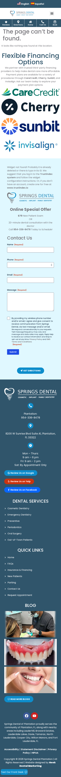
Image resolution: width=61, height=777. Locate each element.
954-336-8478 (21, 229)
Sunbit (51, 78)
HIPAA (35, 752)
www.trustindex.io (17, 187)
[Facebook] (26, 715)
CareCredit (30, 78)
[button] (52, 13)
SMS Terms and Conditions (31, 340)
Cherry (42, 78)
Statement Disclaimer (33, 749)
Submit (13, 352)
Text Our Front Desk (12, 772)
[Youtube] (34, 715)
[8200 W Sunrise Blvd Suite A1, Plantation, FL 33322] (30, 425)
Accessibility (11, 749)
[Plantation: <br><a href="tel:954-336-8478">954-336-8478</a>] (30, 406)
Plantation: (30, 413)
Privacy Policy (36, 339)
